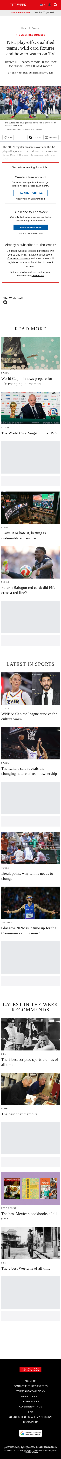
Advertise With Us (30, 1406)
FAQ (30, 1412)
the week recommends (31, 35)
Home (24, 28)
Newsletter (53, 137)
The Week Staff (20, 72)
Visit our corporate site (46, 1448)
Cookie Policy (30, 1401)
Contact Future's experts (30, 1386)
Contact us (38, 275)
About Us (30, 1381)
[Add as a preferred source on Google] (30, 1433)
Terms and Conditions (30, 1391)
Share (10, 137)
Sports (35, 28)
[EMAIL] (6, 302)
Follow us (37, 137)
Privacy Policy (30, 1396)
